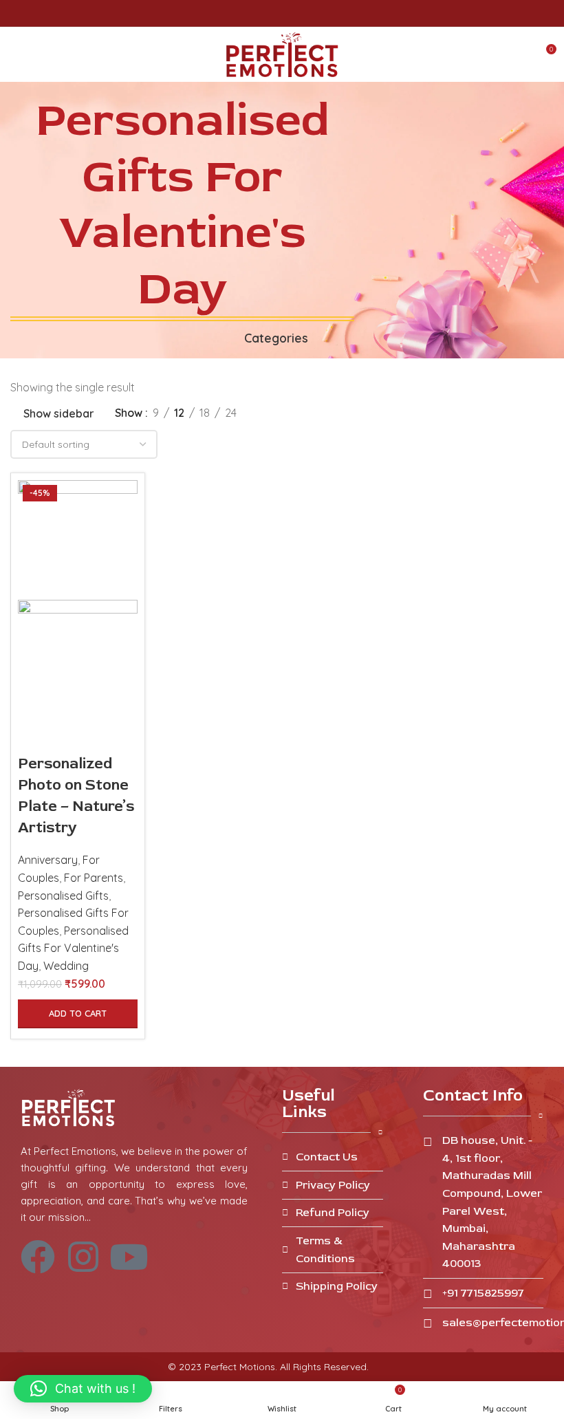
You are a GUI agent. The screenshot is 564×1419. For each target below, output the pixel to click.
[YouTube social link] (298, 13)
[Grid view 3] (296, 413)
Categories (276, 338)
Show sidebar (58, 413)
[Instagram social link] (282, 13)
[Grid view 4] (321, 413)
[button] (78, 1013)
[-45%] (78, 538)
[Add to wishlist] (72, 736)
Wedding (66, 966)
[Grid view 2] (270, 413)
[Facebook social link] (266, 13)
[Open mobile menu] (15, 54)
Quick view (35, 736)
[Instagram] (83, 1256)
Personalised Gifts (63, 895)
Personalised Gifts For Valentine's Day (73, 948)
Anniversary (48, 860)
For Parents (93, 878)
